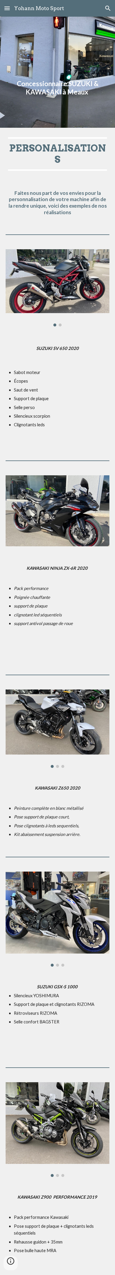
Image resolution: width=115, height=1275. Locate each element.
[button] (7, 8)
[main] (57, 72)
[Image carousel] (57, 287)
